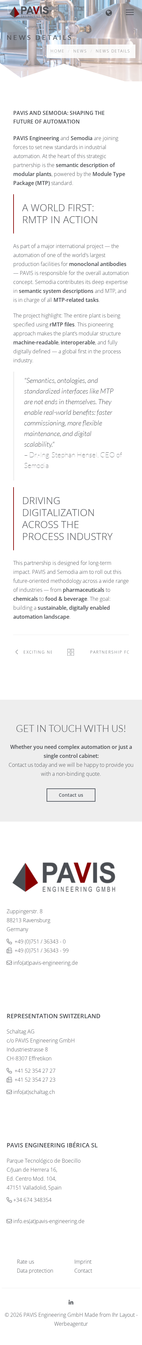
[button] (114, 12)
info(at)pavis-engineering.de (45, 962)
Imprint (82, 1261)
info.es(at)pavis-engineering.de (49, 1221)
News (80, 51)
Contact (83, 1270)
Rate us (25, 1261)
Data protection (35, 1270)
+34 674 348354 (32, 1200)
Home (58, 51)
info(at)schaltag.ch (34, 1092)
